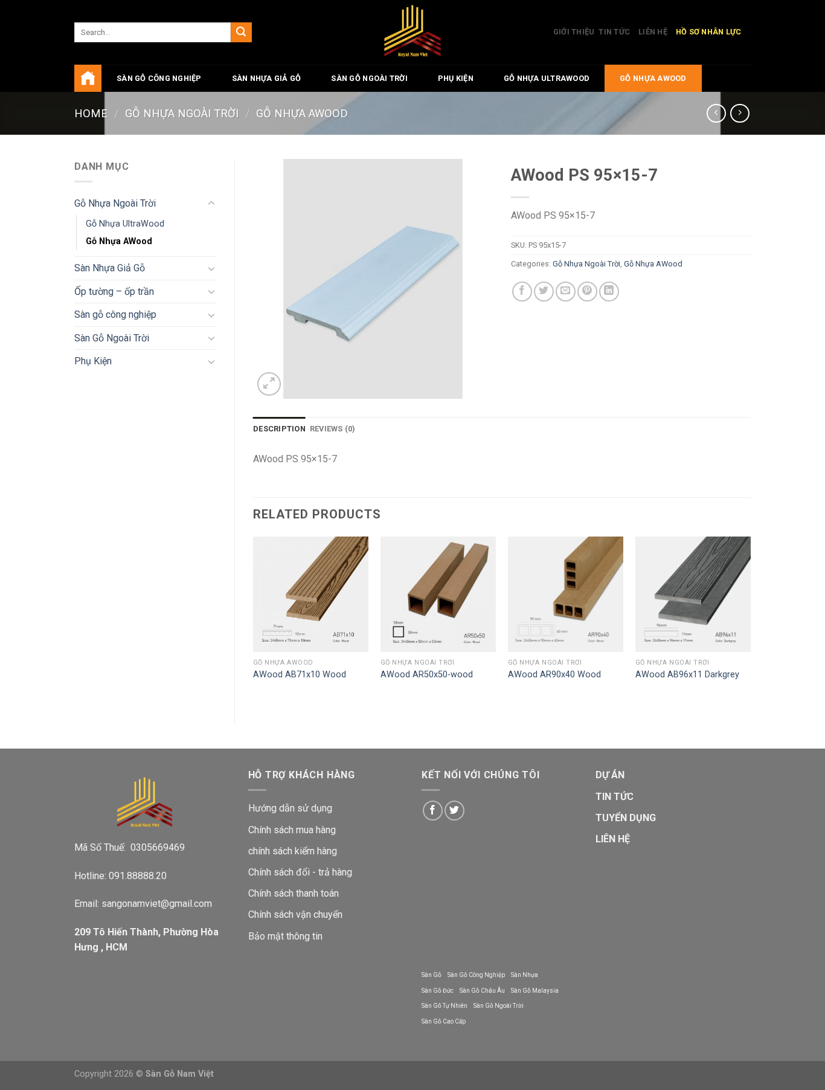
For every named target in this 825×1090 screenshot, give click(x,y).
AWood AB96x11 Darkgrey (687, 674)
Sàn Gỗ (431, 975)
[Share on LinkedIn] (609, 292)
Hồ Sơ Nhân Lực (709, 31)
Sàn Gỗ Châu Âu (482, 990)
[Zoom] (269, 384)
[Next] (750, 620)
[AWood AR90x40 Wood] (565, 594)
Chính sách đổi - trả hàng (300, 872)
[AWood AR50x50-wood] (438, 594)
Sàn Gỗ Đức (438, 990)
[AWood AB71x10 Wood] (310, 594)
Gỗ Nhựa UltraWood (546, 78)
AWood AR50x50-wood (426, 674)
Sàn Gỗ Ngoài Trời (369, 78)
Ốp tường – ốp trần (114, 291)
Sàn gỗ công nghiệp (159, 78)
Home (91, 113)
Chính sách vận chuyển (295, 914)
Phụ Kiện (455, 78)
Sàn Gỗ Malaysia (535, 990)
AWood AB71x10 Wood (299, 674)
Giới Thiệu (574, 31)
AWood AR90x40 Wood (554, 674)
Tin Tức (614, 31)
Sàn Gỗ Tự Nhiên (444, 1005)
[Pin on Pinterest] (587, 292)
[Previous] (254, 620)
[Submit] (241, 32)
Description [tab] (279, 428)
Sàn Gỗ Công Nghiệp (476, 975)
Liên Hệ (652, 31)
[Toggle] (211, 203)
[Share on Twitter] (544, 292)
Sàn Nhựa (524, 975)
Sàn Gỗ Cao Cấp (444, 1021)
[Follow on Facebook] (433, 811)
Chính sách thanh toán (293, 893)
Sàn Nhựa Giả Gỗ (266, 78)
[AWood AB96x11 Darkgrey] (693, 594)
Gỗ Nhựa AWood (653, 78)
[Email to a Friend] (566, 292)
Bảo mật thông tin (285, 936)
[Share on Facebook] (522, 292)
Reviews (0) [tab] (333, 428)
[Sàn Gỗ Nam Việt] (413, 32)
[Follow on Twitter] (454, 811)
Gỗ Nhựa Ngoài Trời (182, 113)
